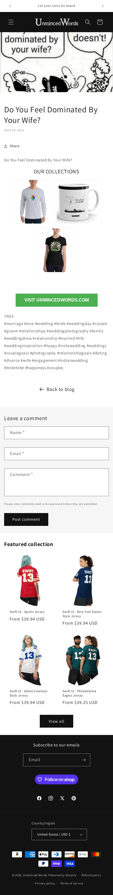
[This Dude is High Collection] (78, 224)
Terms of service (71, 883)
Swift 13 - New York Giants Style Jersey (82, 614)
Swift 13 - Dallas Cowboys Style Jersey (29, 693)
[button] (11, 22)
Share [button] (15, 145)
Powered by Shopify (62, 875)
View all (56, 721)
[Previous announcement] (10, 6)
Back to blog (61, 389)
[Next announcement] (103, 6)
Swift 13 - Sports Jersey (27, 612)
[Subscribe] (84, 760)
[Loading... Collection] (33, 224)
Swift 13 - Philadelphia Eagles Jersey (79, 693)
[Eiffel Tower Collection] (56, 273)
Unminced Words (35, 875)
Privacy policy (45, 883)
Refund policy (91, 875)
